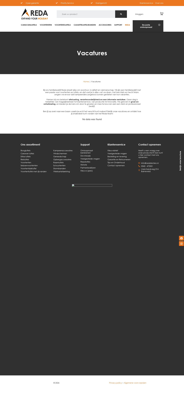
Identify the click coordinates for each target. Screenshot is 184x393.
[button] (148, 26)
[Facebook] (181, 238)
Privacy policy (115, 383)
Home (86, 81)
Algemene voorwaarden (135, 383)
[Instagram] (181, 243)
